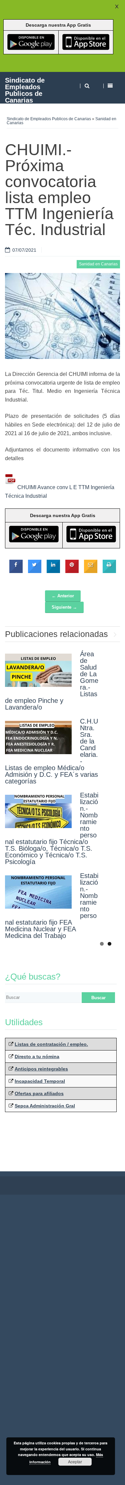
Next (115, 633)
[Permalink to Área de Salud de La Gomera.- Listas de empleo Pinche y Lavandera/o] (38, 670)
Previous (105, 633)
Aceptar (75, 1461)
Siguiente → (64, 607)
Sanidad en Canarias (98, 264)
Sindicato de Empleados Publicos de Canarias (25, 90)
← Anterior (63, 595)
